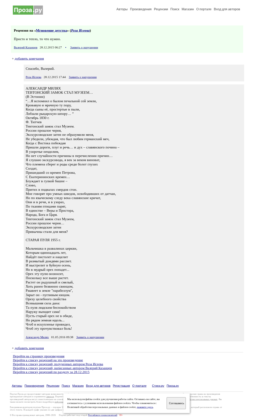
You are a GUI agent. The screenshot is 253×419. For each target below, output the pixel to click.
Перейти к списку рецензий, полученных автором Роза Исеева (58, 364)
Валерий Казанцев (25, 47)
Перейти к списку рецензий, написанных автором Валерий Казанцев (62, 368)
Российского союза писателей (102, 415)
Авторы (122, 9)
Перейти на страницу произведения (38, 356)
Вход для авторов (227, 9)
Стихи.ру (158, 385)
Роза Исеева (80, 30)
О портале (139, 385)
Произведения (141, 9)
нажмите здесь (145, 407)
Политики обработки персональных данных (196, 399)
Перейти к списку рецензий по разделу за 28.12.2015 (51, 372)
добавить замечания (29, 58)
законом (50, 396)
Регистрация (121, 385)
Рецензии (161, 9)
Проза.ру (173, 385)
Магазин (188, 9)
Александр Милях (37, 337)
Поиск (174, 9)
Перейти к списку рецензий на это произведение (48, 360)
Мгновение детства (51, 30)
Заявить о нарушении (84, 47)
